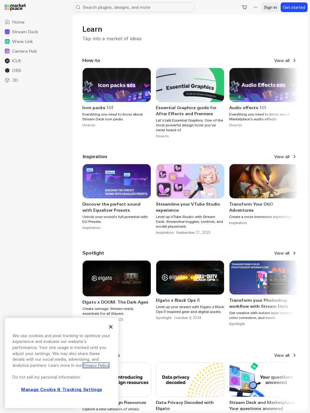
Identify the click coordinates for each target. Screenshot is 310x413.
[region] (61, 363)
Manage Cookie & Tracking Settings (61, 389)
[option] (36, 22)
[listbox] (36, 51)
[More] (255, 7)
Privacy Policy (96, 365)
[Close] (110, 326)
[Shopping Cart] (244, 7)
